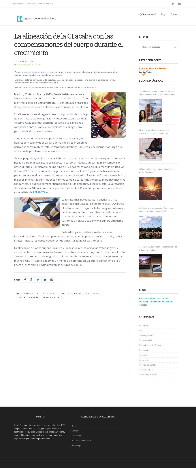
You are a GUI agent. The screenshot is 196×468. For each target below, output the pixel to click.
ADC (141, 330)
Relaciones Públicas (148, 375)
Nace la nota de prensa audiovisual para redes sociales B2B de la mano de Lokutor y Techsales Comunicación (158, 93)
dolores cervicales (72, 294)
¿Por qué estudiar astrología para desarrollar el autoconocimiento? (154, 132)
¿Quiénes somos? (147, 14)
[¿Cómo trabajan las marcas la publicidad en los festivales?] (151, 188)
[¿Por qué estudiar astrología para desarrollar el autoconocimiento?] (151, 149)
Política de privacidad (81, 440)
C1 (38, 294)
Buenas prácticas (147, 335)
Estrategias (144, 360)
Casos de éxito (145, 340)
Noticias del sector (147, 365)
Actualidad (143, 325)
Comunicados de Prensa (29, 64)
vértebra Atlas (51, 297)
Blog (163, 14)
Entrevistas (144, 355)
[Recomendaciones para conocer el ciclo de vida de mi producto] (151, 266)
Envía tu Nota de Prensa (153, 68)
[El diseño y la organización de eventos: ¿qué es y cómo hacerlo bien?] (151, 227)
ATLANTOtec (40, 192)
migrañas (34, 297)
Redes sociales (146, 370)
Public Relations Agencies (39, 4)
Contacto (175, 14)
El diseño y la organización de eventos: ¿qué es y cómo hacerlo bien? (156, 209)
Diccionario (18, 4)
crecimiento (50, 294)
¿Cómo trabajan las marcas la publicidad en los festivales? (157, 171)
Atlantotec (27, 294)
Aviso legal (76, 445)
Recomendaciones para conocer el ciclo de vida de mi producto (158, 248)
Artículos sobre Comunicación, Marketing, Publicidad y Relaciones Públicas (156, 301)
